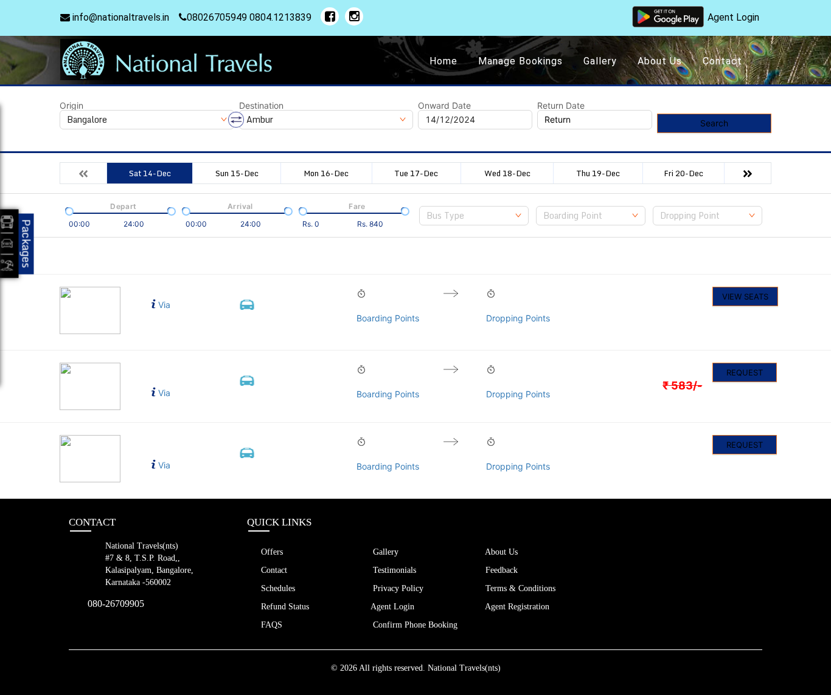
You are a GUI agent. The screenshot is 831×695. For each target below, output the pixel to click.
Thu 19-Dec (598, 173)
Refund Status (284, 606)
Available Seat (608, 256)
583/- (682, 385)
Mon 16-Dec (326, 173)
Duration (450, 256)
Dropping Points (518, 318)
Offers (271, 551)
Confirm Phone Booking (413, 624)
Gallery (600, 61)
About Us (660, 61)
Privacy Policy (396, 588)
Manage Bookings (520, 61)
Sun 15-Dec (237, 173)
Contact (722, 61)
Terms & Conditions (519, 588)
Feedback (500, 570)
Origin (71, 105)
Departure (375, 256)
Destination (261, 105)
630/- (682, 442)
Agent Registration (516, 606)
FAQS (270, 624)
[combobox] (473, 216)
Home (443, 61)
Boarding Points (387, 318)
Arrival (499, 256)
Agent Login (733, 17)
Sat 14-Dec (150, 173)
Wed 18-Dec (507, 173)
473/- (682, 294)
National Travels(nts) (464, 668)
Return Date (561, 105)
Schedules (277, 588)
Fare (682, 256)
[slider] (68, 210)
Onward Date (444, 105)
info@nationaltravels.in (119, 17)
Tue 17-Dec (416, 173)
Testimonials (393, 570)
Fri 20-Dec (683, 173)
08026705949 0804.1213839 (249, 17)
